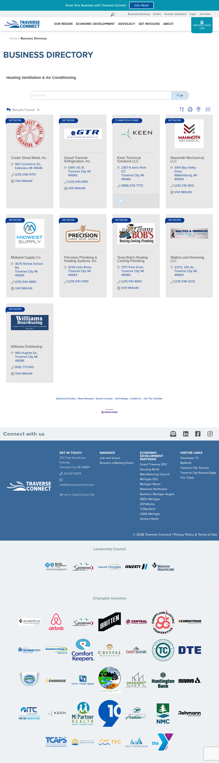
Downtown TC (189, 458)
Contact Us (135, 398)
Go (124, 14)
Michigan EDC (149, 479)
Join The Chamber (153, 398)
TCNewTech (147, 509)
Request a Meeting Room (116, 463)
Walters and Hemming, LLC (187, 259)
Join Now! (141, 5)
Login (192, 14)
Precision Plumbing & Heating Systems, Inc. (80, 259)
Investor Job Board (175, 14)
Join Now (204, 14)
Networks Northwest (153, 489)
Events (157, 14)
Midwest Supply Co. (26, 257)
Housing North (149, 469)
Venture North (149, 519)
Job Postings (121, 398)
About (168, 24)
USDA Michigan (150, 514)
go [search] (181, 95)
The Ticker (187, 478)
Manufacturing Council (154, 474)
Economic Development (95, 24)
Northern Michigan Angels (157, 494)
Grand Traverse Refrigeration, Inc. (77, 159)
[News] (121, 203)
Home (14, 38)
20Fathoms (147, 504)
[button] (8, 110)
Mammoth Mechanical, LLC (187, 159)
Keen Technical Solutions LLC (129, 159)
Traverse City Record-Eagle (198, 473)
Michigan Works (150, 484)
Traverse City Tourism (194, 468)
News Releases (86, 398)
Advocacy (126, 24)
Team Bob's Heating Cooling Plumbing (132, 259)
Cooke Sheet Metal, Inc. (29, 158)
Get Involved (149, 24)
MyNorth (186, 463)
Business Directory (139, 14)
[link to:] (56, 567)
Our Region (63, 24)
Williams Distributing (26, 346)
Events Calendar (104, 398)
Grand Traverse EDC (153, 464)
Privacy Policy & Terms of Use (195, 534)
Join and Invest (110, 458)
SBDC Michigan (150, 499)
